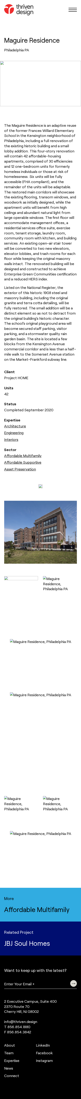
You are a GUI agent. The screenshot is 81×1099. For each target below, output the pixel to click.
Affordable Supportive (22, 462)
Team (9, 1053)
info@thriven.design (20, 1021)
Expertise (11, 1060)
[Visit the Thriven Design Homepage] (18, 9)
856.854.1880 (18, 1026)
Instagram (44, 1060)
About (9, 1045)
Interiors (11, 439)
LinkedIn (43, 1045)
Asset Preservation (20, 469)
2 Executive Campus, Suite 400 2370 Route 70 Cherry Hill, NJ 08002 (30, 1006)
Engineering (13, 432)
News (8, 1068)
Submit (73, 983)
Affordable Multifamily (23, 455)
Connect (11, 1075)
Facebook (44, 1053)
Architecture (15, 426)
